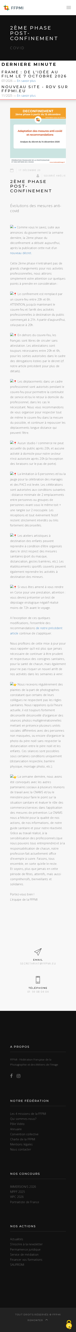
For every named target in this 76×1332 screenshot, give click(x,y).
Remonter (36, 1320)
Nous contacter (20, 1149)
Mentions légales (21, 1144)
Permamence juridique (25, 1249)
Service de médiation (24, 1254)
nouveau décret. (21, 253)
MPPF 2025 (17, 1192)
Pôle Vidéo (17, 1124)
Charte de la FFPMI (22, 1139)
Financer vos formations (26, 1259)
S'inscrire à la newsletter (26, 1244)
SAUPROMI (17, 1265)
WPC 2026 (17, 1197)
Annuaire (16, 1129)
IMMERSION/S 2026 (23, 1187)
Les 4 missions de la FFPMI (28, 1114)
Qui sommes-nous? (23, 1119)
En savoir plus (26, 81)
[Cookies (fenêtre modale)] (69, 1325)
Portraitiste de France (24, 1202)
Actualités (16, 1239)
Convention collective (24, 1134)
